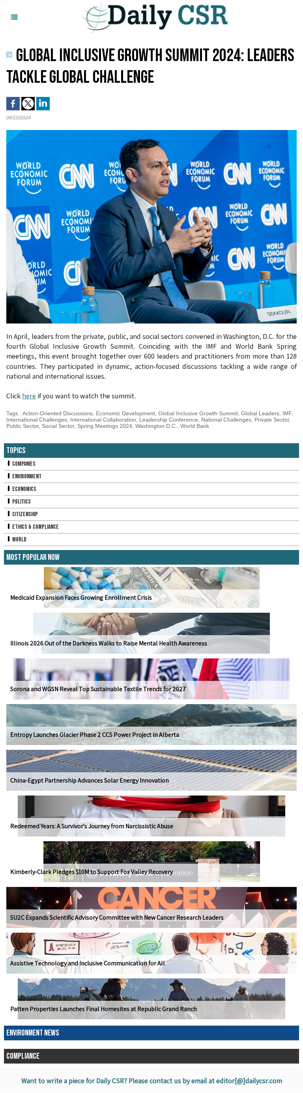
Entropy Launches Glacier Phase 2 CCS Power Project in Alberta (94, 735)
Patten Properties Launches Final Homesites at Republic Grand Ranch (103, 1009)
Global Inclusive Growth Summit (198, 413)
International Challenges (36, 419)
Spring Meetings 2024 (104, 426)
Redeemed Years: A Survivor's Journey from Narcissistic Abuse (91, 826)
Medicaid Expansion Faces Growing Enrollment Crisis (81, 597)
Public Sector (22, 426)
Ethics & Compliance (35, 527)
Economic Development (125, 413)
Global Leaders (260, 413)
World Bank (194, 426)
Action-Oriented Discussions (57, 413)
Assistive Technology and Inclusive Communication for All (87, 963)
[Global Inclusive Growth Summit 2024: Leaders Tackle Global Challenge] (151, 132)
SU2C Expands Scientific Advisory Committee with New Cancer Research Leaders (117, 917)
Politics (21, 502)
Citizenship (24, 514)
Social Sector (58, 426)
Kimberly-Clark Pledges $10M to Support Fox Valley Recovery (91, 872)
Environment (26, 476)
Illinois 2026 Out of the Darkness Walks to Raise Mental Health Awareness (108, 643)
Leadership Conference (168, 419)
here (29, 395)
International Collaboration (103, 419)
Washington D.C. (156, 426)
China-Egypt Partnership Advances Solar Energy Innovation (89, 780)
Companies (23, 464)
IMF (287, 413)
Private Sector (271, 419)
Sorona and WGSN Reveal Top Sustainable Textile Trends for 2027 (98, 689)
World (18, 539)
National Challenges (226, 419)
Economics (23, 489)
